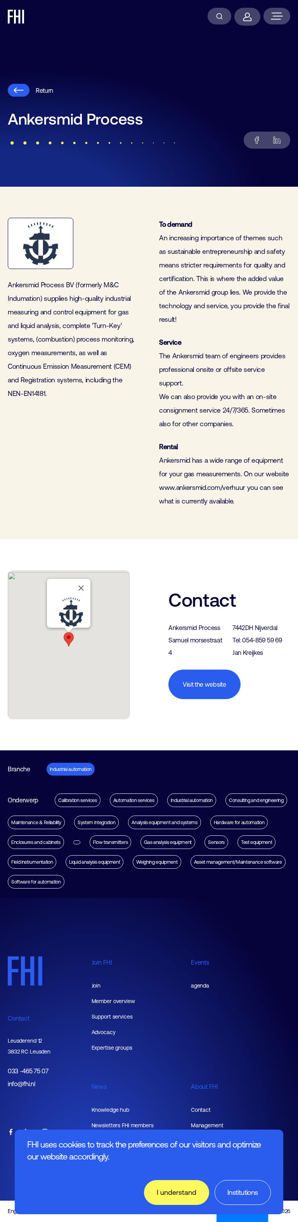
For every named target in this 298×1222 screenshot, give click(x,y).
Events (200, 962)
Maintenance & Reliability (36, 822)
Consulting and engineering (256, 800)
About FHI (204, 1086)
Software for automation (36, 882)
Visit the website (204, 684)
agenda (200, 985)
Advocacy (104, 1032)
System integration (96, 822)
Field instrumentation (32, 862)
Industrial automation (71, 769)
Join (96, 985)
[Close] (81, 588)
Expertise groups (112, 1048)
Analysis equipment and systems (164, 822)
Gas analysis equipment (168, 842)
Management (207, 1125)
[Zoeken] (219, 16)
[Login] (247, 17)
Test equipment (256, 842)
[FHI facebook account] (11, 1132)
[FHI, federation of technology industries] (16, 17)
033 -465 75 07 (28, 1071)
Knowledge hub (110, 1110)
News (99, 1086)
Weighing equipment (156, 862)
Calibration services (77, 800)
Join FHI (102, 962)
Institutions (242, 1192)
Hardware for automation (239, 822)
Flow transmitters (110, 842)
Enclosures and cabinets (36, 842)
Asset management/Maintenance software (238, 862)
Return (44, 90)
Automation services (133, 800)
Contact (18, 1018)
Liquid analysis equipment (94, 862)
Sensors (216, 842)
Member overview (113, 1001)
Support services (112, 1017)
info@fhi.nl (21, 1084)
